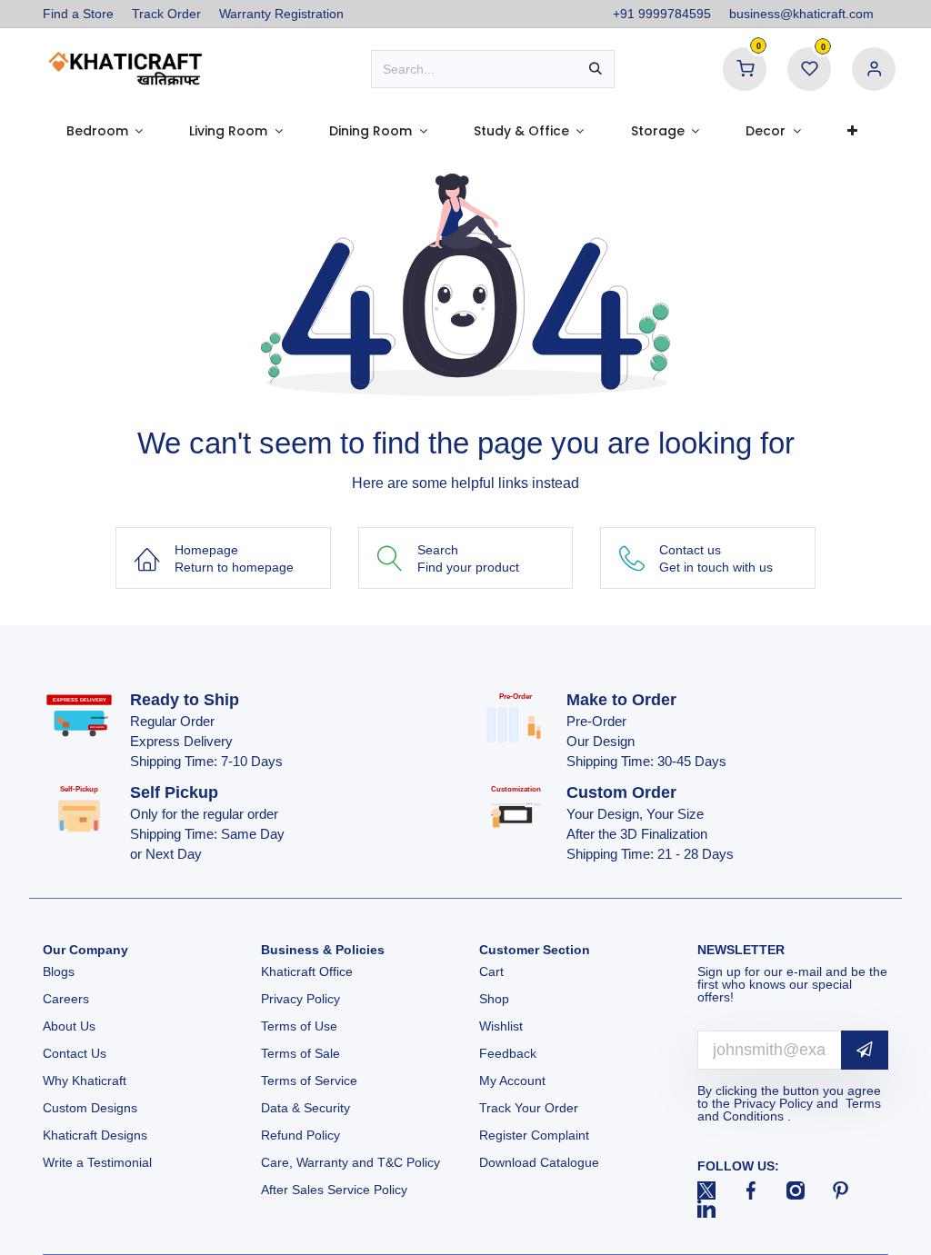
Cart (493, 971)
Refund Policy (300, 1135)
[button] (864, 1050)
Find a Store (78, 13)
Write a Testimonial (97, 1162)
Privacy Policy (300, 998)
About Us (69, 1026)
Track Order (166, 13)
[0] (744, 68)
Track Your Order (528, 1108)
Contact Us (74, 1053)
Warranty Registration (281, 13)
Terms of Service (309, 1080)
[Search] (595, 69)
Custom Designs (90, 1108)
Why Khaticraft (84, 1080)
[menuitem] (104, 131)
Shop (494, 998)
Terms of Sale (300, 1053)
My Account (512, 1080)
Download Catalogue (539, 1162)
